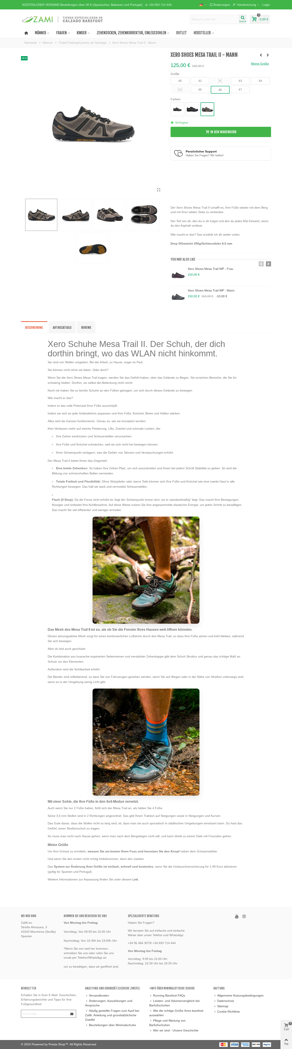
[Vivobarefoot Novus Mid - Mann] (268, 55)
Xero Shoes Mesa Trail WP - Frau (210, 268)
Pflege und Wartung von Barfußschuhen (167, 1023)
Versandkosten (99, 995)
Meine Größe (260, 63)
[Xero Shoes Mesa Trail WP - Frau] (178, 275)
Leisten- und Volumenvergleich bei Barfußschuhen (174, 1003)
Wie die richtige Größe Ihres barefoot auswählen (176, 1013)
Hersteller (202, 33)
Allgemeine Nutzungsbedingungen (240, 995)
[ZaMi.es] (62, 19)
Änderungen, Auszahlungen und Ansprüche (108, 1003)
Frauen (61, 33)
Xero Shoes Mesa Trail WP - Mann (211, 290)
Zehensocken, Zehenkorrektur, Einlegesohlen (131, 33)
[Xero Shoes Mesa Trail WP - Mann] (178, 296)
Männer (40, 33)
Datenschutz (225, 1001)
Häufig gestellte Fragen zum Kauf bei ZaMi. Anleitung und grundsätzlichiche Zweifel (112, 1015)
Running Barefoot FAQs (169, 995)
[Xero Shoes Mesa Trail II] (159, 190)
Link (135, 879)
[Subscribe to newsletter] (72, 1014)
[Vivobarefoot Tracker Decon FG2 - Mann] (261, 55)
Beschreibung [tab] (34, 327)
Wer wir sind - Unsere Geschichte (175, 1030)
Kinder (82, 33)
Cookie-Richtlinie (228, 1011)
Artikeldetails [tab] (62, 327)
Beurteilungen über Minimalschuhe (112, 1025)
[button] (82, 4)
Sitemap (222, 1006)
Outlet (181, 33)
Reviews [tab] (86, 327)
